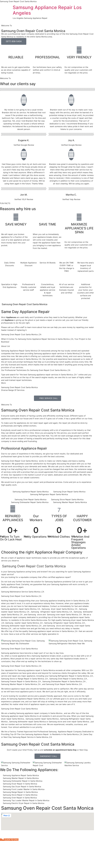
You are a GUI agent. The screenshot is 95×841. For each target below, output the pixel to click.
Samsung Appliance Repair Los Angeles (47, 10)
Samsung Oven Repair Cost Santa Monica (37, 410)
